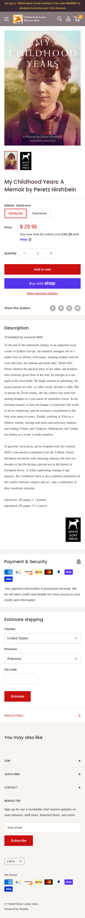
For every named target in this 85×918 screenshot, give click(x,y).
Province (10, 649)
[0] (77, 18)
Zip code (10, 669)
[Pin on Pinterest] (61, 308)
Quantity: (10, 253)
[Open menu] (6, 19)
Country (9, 629)
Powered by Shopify (16, 909)
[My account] (68, 18)
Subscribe (18, 840)
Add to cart (42, 269)
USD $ (11, 861)
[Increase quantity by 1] (51, 253)
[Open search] (59, 18)
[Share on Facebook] (53, 308)
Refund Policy (13, 715)
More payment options (42, 293)
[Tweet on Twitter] (69, 308)
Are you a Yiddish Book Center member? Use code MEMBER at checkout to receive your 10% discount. (42, 6)
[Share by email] (78, 308)
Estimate (17, 696)
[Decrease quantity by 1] (24, 253)
